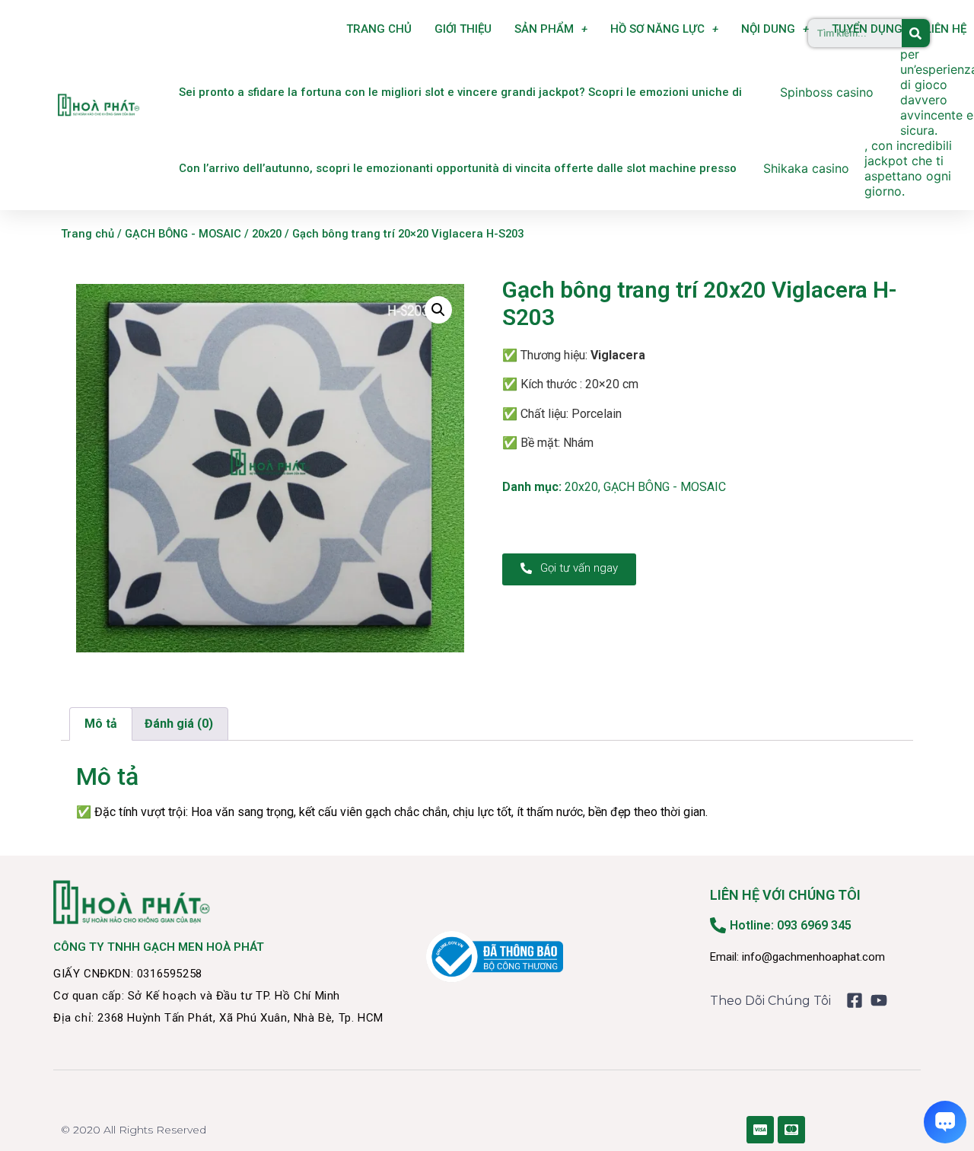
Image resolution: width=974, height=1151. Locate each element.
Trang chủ (87, 234)
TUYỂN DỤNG (867, 29)
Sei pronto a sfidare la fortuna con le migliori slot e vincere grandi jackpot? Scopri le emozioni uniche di (460, 92)
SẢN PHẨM (544, 29)
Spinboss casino (827, 92)
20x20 (267, 234)
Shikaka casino (806, 168)
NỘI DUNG (768, 29)
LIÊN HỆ (945, 29)
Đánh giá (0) (179, 723)
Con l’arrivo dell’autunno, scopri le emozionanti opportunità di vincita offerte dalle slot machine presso (458, 168)
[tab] (100, 724)
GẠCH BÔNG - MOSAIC (183, 234)
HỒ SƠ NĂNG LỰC (657, 29)
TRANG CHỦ (379, 29)
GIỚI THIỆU (463, 29)
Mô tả (100, 723)
